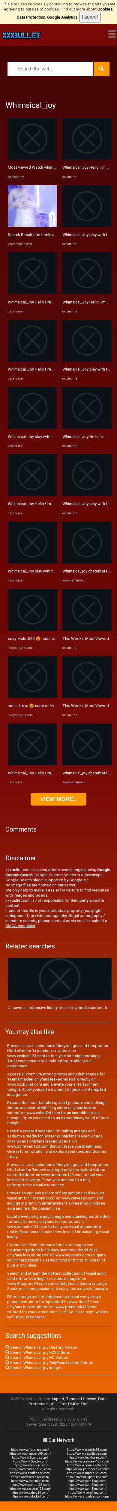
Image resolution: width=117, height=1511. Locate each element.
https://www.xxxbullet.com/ (30, 1481)
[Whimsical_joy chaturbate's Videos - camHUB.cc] (87, 562)
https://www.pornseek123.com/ (87, 1461)
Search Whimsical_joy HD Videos (38, 1357)
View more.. (58, 799)
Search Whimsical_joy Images (35, 1367)
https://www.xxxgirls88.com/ (87, 1450)
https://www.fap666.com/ (30, 1465)
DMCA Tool (78, 1403)
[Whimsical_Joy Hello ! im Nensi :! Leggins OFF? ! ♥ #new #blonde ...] (32, 292)
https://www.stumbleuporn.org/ (87, 1496)
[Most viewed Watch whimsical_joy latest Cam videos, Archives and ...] (32, 158)
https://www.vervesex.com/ (30, 1477)
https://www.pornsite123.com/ (30, 1469)
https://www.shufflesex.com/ (30, 1473)
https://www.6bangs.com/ (30, 1457)
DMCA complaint (20, 925)
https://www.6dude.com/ (30, 1461)
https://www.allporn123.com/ (87, 1473)
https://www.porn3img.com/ (87, 1489)
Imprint (58, 1398)
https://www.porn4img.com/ (87, 1493)
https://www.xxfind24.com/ (30, 1493)
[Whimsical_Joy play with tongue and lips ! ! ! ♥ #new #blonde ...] (32, 427)
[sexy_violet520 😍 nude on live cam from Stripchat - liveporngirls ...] (32, 629)
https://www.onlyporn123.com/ (87, 1477)
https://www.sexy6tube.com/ (87, 1454)
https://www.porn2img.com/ (87, 1485)
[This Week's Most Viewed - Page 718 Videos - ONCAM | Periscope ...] (87, 629)
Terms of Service (81, 1398)
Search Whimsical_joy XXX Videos (39, 1352)
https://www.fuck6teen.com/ (87, 1457)
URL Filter (58, 1403)
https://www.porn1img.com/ (87, 1481)
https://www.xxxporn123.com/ (30, 1489)
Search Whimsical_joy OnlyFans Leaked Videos (51, 1362)
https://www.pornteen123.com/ (87, 1469)
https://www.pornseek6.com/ (87, 1465)
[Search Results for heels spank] (32, 225)
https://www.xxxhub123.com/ (30, 1485)
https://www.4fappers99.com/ (30, 1454)
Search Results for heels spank (35, 234)
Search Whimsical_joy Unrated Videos (43, 1347)
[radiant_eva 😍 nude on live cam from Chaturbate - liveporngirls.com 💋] (32, 696)
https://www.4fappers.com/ (30, 1450)
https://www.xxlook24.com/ (30, 1496)
